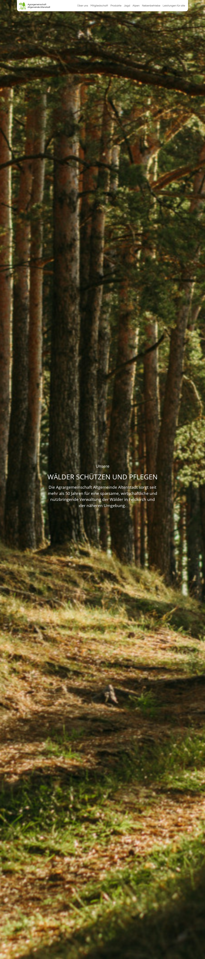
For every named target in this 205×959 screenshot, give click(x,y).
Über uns (82, 5)
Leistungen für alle (174, 5)
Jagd (127, 5)
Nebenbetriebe (151, 5)
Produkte (115, 5)
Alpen (136, 5)
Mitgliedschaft (99, 5)
